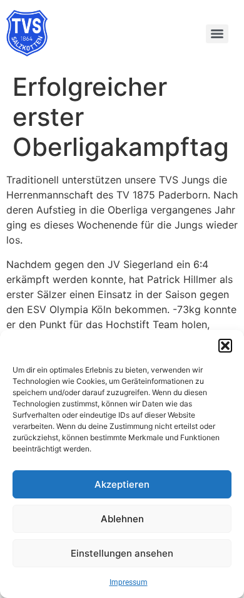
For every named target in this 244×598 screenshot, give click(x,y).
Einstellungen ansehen (122, 553)
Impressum (128, 582)
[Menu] (217, 33)
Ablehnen (122, 519)
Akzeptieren (122, 484)
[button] (225, 345)
